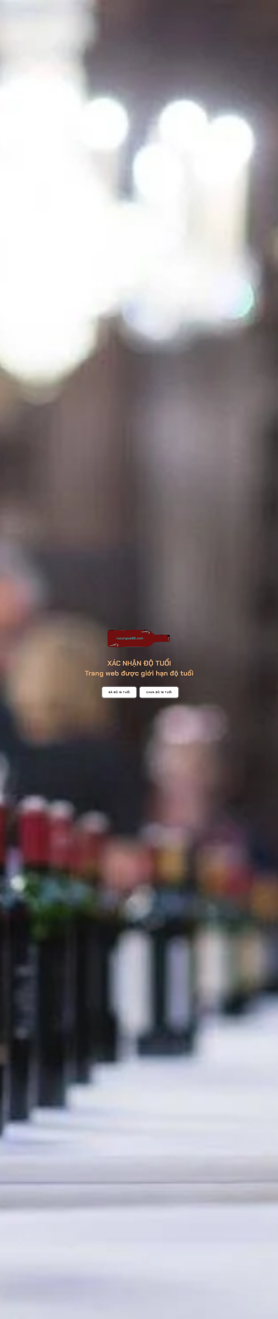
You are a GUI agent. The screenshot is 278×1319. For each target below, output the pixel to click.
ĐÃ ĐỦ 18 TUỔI (119, 692)
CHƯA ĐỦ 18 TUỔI (159, 692)
